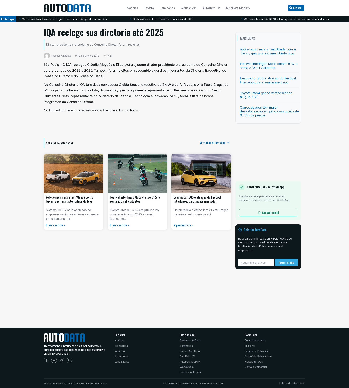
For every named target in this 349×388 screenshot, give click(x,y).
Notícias (132, 8)
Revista (149, 8)
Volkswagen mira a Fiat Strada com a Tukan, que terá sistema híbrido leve (69, 199)
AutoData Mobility (238, 8)
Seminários (167, 8)
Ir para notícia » (55, 225)
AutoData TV (211, 8)
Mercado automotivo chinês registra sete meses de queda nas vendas (64, 19)
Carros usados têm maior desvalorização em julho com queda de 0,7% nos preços (269, 111)
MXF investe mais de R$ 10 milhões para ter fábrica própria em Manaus (286, 19)
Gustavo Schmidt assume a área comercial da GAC (163, 19)
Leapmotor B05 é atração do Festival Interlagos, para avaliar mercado (197, 199)
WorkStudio (189, 8)
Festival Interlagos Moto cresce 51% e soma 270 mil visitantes (135, 199)
